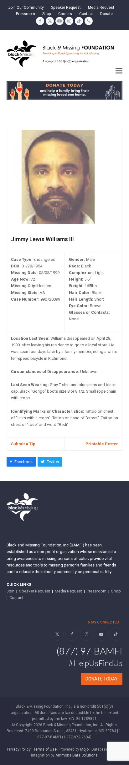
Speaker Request (34, 591)
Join (10, 591)
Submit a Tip (23, 444)
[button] (119, 70)
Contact (16, 597)
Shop (116, 591)
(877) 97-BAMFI (89, 650)
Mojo (84, 749)
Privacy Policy (19, 749)
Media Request (68, 591)
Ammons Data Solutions (76, 755)
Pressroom (96, 591)
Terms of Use (45, 749)
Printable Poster (101, 444)
